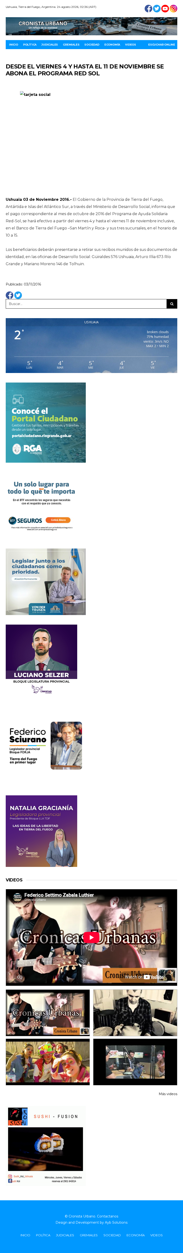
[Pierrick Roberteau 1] (135, 1012)
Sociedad (91, 44)
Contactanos (107, 1216)
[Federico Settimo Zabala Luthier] (48, 1012)
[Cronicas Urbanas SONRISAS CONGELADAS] (48, 1062)
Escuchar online (161, 44)
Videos (130, 44)
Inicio (13, 44)
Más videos (168, 1094)
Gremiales (71, 44)
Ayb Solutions (116, 1222)
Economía (112, 44)
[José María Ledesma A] (135, 1062)
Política (29, 44)
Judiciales (49, 44)
